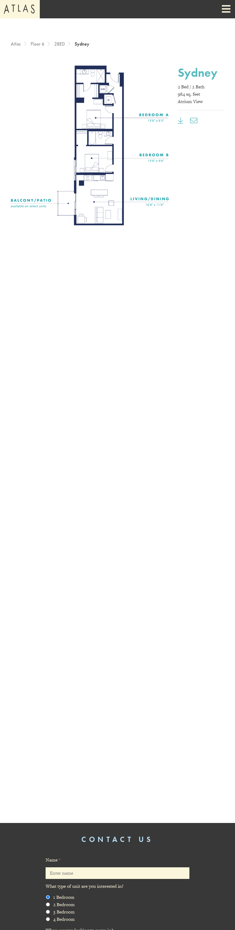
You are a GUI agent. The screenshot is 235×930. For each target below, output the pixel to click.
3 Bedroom (64, 912)
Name (53, 860)
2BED (59, 44)
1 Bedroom (63, 897)
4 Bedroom (64, 919)
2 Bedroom (64, 904)
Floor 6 (37, 44)
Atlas (16, 44)
